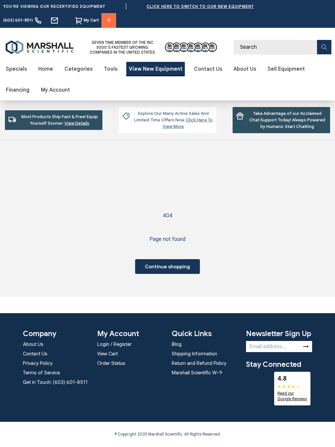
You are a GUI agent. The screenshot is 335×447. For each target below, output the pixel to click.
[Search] (324, 47)
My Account (55, 90)
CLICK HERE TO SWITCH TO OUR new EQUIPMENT (200, 6)
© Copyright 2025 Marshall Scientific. (149, 434)
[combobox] (282, 47)
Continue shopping (167, 267)
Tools (110, 69)
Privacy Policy (38, 363)
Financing (17, 90)
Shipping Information (194, 354)
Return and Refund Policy (199, 363)
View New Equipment (156, 69)
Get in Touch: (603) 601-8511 (55, 382)
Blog (177, 344)
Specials (16, 69)
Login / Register (114, 344)
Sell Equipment (286, 69)
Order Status (111, 363)
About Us (245, 69)
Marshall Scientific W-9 (197, 373)
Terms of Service (41, 373)
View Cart (107, 354)
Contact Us (208, 69)
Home (45, 69)
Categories (78, 69)
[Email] (54, 20)
